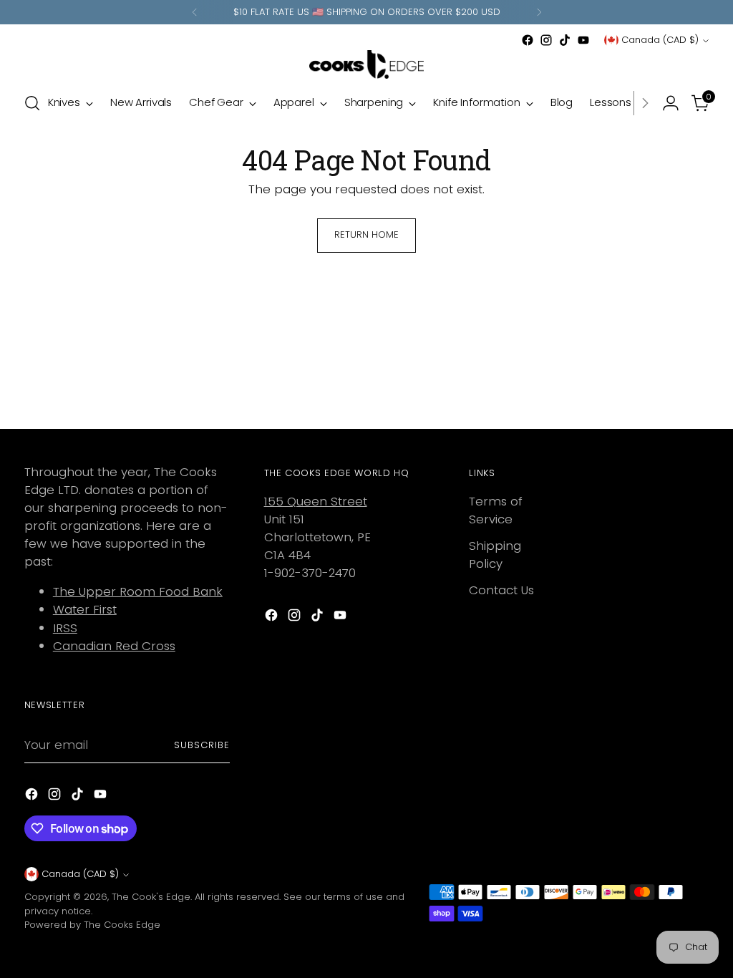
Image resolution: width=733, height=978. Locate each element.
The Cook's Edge (151, 897)
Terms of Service (496, 510)
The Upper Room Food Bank (138, 591)
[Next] (539, 12)
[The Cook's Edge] (366, 64)
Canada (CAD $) (660, 40)
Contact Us (501, 590)
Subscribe (202, 745)
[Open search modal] (32, 103)
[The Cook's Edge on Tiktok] (564, 40)
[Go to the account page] (670, 103)
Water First (85, 609)
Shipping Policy (495, 554)
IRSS (65, 627)
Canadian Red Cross (114, 645)
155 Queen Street (315, 501)
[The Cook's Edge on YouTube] (583, 40)
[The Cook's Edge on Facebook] (527, 40)
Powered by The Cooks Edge (92, 924)
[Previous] (194, 12)
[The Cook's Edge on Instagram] (546, 40)
